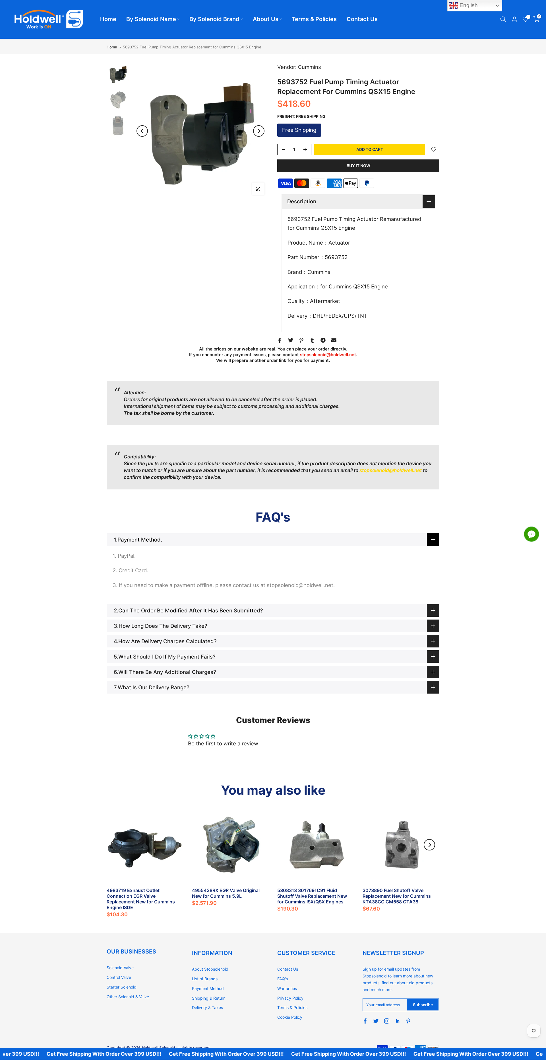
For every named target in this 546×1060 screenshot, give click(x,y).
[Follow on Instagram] (386, 1021)
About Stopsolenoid (210, 969)
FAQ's (282, 978)
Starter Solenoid (121, 987)
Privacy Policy (290, 998)
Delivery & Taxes (207, 1007)
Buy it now (358, 165)
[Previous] (142, 131)
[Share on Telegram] (323, 340)
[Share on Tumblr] (312, 340)
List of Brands (205, 978)
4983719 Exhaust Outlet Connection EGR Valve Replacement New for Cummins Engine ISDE (141, 898)
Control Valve (119, 977)
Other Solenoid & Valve (128, 996)
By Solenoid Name (151, 19)
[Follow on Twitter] (376, 1021)
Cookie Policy (289, 1017)
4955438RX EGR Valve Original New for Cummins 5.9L (226, 893)
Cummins (309, 67)
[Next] (258, 131)
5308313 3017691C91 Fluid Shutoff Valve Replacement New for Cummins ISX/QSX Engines (312, 896)
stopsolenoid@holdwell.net (328, 354)
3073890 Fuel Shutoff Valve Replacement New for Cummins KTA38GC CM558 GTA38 (397, 896)
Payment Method (208, 988)
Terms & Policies (314, 19)
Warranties (287, 988)
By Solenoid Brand (214, 19)
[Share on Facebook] (279, 340)
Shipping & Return (209, 998)
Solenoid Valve (120, 967)
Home (108, 19)
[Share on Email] (333, 340)
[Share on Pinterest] (301, 340)
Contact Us (362, 19)
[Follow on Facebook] (365, 1021)
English (468, 5)
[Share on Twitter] (290, 340)
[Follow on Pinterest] (408, 1021)
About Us (265, 19)
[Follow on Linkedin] (397, 1021)
